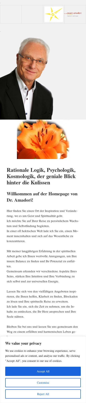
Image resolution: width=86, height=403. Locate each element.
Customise (43, 383)
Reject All (43, 394)
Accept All (43, 371)
